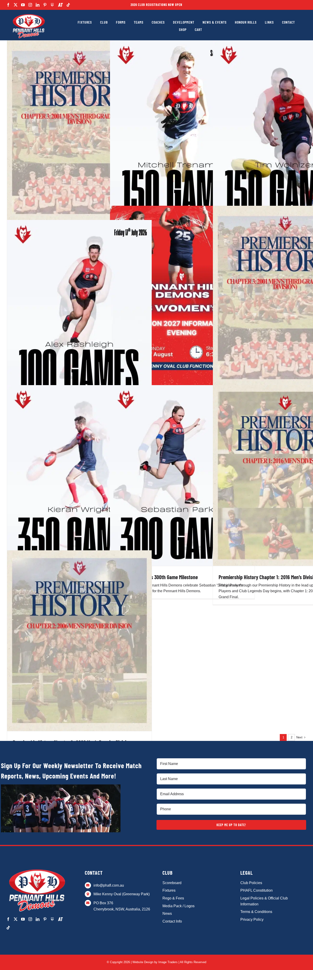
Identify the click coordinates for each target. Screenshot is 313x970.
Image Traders (168, 962)
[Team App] (52, 5)
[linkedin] (37, 5)
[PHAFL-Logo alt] (28, 14)
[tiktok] (68, 5)
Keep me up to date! (231, 825)
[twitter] (15, 5)
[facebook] (8, 5)
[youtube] (23, 5)
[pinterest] (45, 5)
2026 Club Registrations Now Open (156, 5)
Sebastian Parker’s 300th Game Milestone (157, 577)
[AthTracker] (60, 5)
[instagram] (30, 5)
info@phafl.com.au (108, 885)
